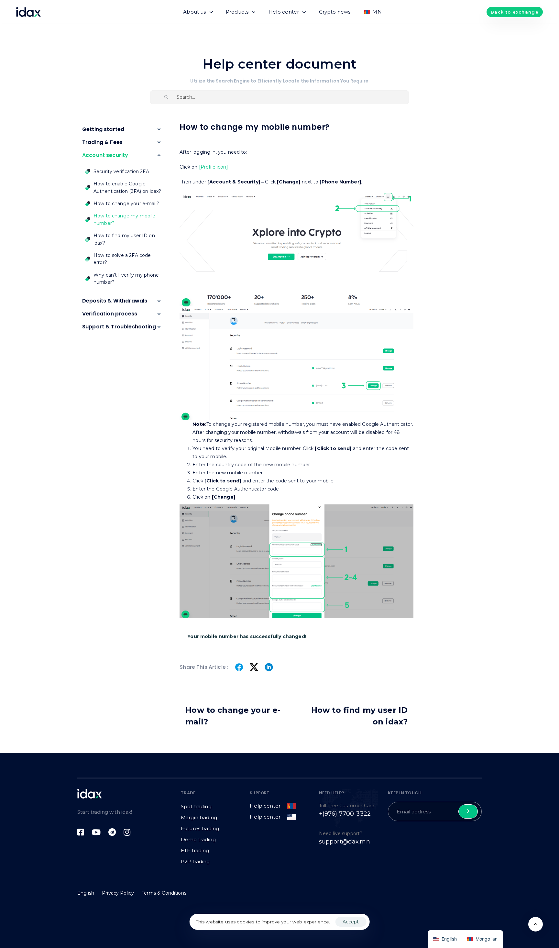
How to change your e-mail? (232, 715)
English (85, 893)
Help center (284, 12)
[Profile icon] (213, 167)
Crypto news (335, 12)
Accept (351, 922)
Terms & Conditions (164, 893)
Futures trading (200, 828)
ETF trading (195, 850)
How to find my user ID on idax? (359, 715)
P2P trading (195, 861)
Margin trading (199, 817)
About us (194, 12)
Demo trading (198, 839)
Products (237, 12)
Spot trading (196, 806)
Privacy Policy (118, 893)
